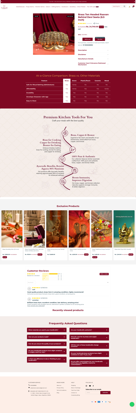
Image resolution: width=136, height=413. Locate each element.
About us (59, 385)
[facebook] (93, 385)
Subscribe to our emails (93, 389)
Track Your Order (75, 390)
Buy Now (100, 39)
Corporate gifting (75, 395)
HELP (72, 382)
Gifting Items (55, 6)
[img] (36, 287)
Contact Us (74, 392)
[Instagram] (86, 386)
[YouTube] (90, 385)
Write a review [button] (104, 274)
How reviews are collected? (36, 306)
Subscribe (105, 392)
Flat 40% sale (91, 6)
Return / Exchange (75, 387)
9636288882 (33, 385)
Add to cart (88, 39)
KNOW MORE (61, 382)
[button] (1, 1)
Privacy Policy (60, 387)
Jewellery (73, 6)
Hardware (64, 6)
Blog (58, 392)
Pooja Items (30, 6)
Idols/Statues (20, 6)
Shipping (73, 385)
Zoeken (124, 6)
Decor (48, 6)
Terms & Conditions (61, 390)
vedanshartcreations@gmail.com (38, 388)
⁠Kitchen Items (39, 6)
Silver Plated (81, 6)
